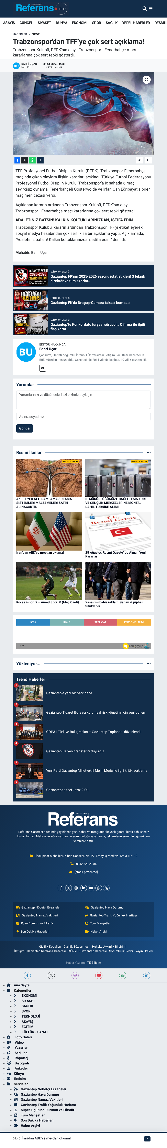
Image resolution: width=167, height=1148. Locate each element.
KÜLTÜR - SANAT (34, 1032)
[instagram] (75, 975)
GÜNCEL (26, 23)
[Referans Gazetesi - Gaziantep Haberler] (41, 9)
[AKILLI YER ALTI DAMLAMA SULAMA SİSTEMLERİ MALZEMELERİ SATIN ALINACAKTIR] (49, 477)
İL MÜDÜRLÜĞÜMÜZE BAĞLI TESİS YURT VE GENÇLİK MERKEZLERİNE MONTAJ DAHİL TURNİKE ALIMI (116, 503)
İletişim (20, 1079)
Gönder (25, 428)
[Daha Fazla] (40, 160)
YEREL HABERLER (136, 23)
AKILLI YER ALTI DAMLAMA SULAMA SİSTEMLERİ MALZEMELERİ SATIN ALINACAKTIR (44, 503)
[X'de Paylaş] (24, 160)
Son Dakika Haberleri (35, 931)
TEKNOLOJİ (30, 1016)
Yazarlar (20, 1047)
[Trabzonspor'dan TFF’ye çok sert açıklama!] (83, 113)
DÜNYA (61, 23)
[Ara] (145, 9)
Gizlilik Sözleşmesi (76, 946)
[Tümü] (149, 452)
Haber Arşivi (98, 931)
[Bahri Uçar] (26, 352)
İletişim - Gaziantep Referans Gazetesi (40, 951)
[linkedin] (146, 975)
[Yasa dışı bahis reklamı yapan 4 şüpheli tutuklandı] (118, 581)
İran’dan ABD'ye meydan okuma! (40, 552)
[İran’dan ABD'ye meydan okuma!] (49, 531)
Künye (19, 1074)
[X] (68, 888)
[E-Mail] (42, 368)
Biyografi (21, 1063)
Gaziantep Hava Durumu (107, 907)
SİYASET (44, 23)
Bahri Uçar (48, 349)
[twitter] (51, 975)
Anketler (21, 1068)
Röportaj (21, 1058)
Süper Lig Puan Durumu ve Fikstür (47, 1110)
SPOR (96, 23)
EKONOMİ (79, 23)
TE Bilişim (94, 963)
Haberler (20, 34)
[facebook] (27, 975)
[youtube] (98, 975)
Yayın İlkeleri (144, 951)
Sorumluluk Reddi (121, 951)
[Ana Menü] (151, 9)
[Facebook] (61, 888)
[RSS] (106, 888)
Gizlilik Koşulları (50, 946)
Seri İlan (20, 1053)
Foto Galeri (23, 1037)
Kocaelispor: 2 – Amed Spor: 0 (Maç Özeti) (47, 602)
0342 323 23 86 (86, 864)
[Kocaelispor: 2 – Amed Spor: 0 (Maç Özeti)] (49, 581)
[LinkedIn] (83, 888)
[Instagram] (76, 888)
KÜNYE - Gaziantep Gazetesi (87, 951)
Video (19, 1042)
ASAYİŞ (9, 23)
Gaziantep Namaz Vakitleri (40, 915)
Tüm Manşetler (100, 923)
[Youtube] (91, 888)
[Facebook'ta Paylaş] (17, 160)
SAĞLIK (111, 23)
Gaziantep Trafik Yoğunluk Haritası (113, 915)
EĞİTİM (27, 1027)
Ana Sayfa (22, 985)
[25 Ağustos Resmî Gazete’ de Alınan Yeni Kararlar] (118, 531)
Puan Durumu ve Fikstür (37, 923)
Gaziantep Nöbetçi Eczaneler (40, 907)
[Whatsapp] (98, 888)
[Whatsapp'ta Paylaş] (32, 160)
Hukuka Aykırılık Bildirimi (109, 946)
